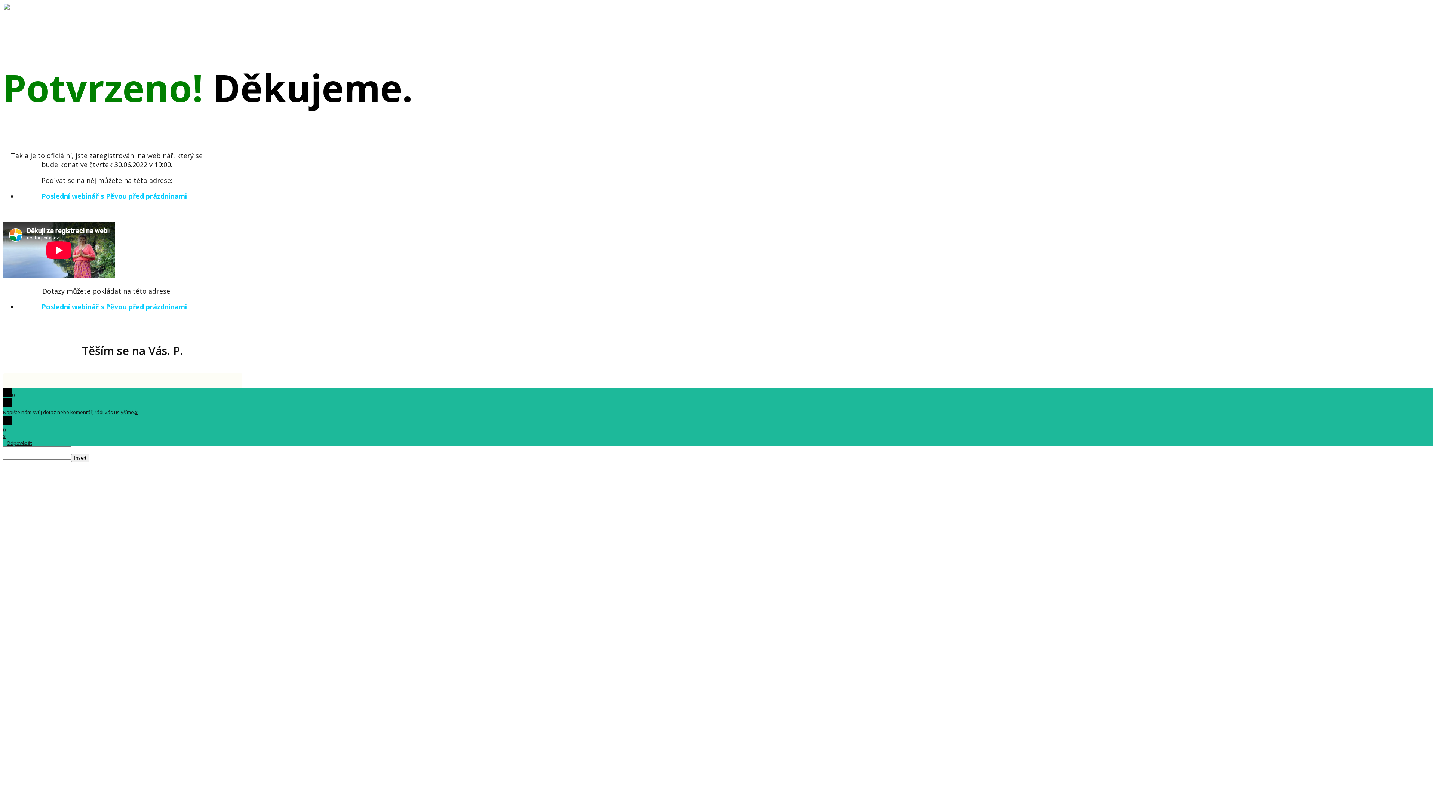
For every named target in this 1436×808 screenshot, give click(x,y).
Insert (80, 458)
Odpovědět (19, 443)
